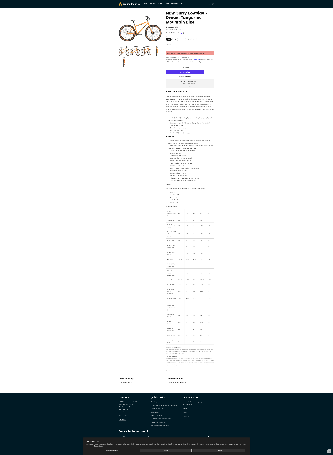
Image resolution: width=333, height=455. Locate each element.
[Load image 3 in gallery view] (146, 51)
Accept (165, 450)
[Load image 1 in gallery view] (124, 51)
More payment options (185, 76)
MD (182, 40)
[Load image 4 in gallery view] (157, 51)
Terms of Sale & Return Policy (160, 418)
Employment (155, 412)
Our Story (154, 402)
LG (189, 40)
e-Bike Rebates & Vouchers (160, 425)
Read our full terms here (176, 382)
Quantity (168, 44)
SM (175, 39)
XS (169, 39)
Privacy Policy (98, 446)
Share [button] (169, 370)
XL (195, 40)
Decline (219, 450)
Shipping (168, 29)
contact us (197, 59)
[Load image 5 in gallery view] (124, 62)
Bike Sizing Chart (156, 415)
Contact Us (122, 419)
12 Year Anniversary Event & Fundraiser (164, 405)
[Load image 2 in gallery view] (135, 51)
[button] (146, 4)
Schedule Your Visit (157, 408)
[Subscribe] (148, 436)
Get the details (125, 382)
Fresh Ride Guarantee (158, 422)
